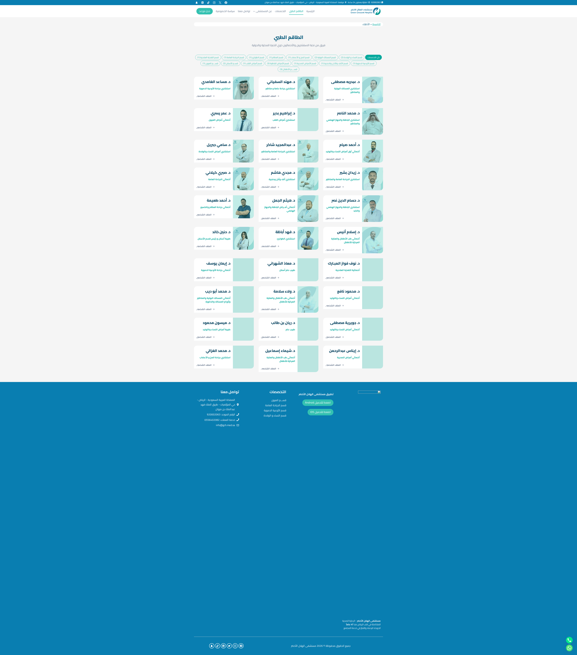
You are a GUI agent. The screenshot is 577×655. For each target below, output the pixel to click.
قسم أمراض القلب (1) (252, 63)
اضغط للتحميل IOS (320, 412)
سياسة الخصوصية (225, 11)
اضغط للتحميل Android (318, 402)
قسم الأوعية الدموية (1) (363, 63)
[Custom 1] (196, 2)
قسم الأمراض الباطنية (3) (278, 63)
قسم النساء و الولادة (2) (351, 57)
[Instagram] (214, 2)
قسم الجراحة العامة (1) (234, 57)
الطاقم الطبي (296, 11)
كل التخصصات (373, 57)
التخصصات (280, 11)
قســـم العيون (278, 400)
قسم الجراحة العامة (275, 405)
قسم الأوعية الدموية (275, 410)
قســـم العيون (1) (210, 63)
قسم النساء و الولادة (275, 415)
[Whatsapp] (569, 648)
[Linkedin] (202, 2)
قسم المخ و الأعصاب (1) (299, 57)
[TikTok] (208, 2)
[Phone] (569, 640)
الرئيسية (310, 11)
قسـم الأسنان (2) (230, 63)
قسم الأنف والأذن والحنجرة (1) (334, 63)
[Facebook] (225, 2)
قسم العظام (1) (276, 57)
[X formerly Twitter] (220, 2)
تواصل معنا (244, 11)
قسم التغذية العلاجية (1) (208, 57)
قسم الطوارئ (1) (256, 57)
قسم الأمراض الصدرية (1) (305, 63)
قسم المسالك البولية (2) (325, 57)
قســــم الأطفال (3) (288, 69)
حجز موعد (204, 11)
